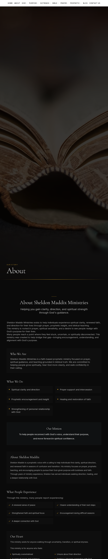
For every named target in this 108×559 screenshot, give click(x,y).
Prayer (64, 3)
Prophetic (75, 3)
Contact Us (94, 3)
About (17, 3)
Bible (55, 3)
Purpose (33, 3)
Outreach (44, 3)
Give (24, 3)
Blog (85, 3)
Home (10, 3)
